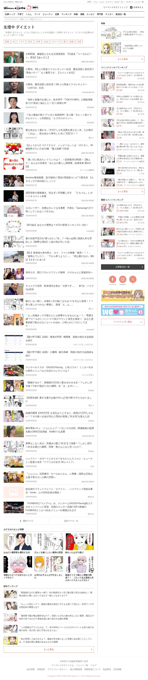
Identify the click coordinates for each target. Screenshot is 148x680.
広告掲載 (117, 669)
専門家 (100, 14)
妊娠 (71, 41)
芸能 (7, 41)
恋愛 (57, 14)
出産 (79, 41)
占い (122, 2)
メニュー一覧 (139, 2)
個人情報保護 (76, 669)
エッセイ (91, 14)
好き (30, 41)
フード (37, 14)
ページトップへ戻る (123, 322)
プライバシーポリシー (57, 669)
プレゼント (129, 2)
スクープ (56, 41)
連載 (82, 14)
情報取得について (92, 669)
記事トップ (10, 14)
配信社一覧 (121, 14)
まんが (117, 2)
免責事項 (107, 669)
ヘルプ (93, 665)
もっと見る (49, 649)
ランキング (66, 14)
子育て (89, 2)
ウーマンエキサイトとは (62, 665)
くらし (95, 2)
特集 (76, 14)
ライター (109, 14)
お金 (46, 41)
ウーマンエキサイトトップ (115, 7)
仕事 (38, 41)
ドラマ (21, 41)
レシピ (102, 2)
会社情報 (31, 669)
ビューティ (109, 2)
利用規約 (41, 669)
